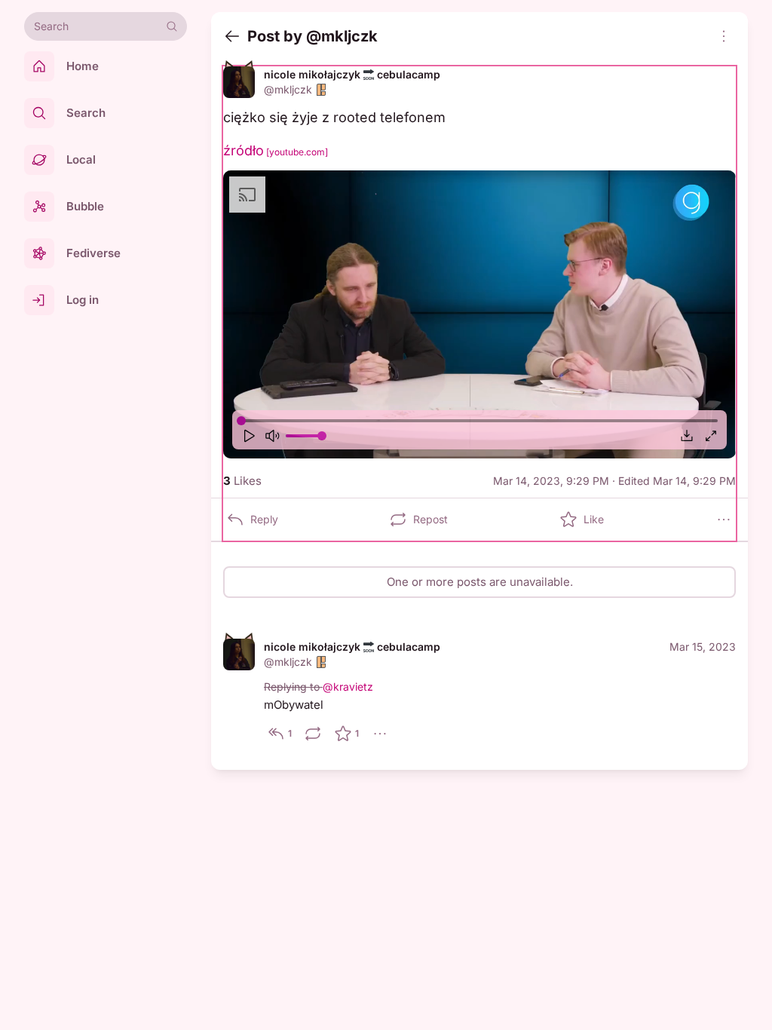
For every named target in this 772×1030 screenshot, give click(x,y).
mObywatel (293, 704)
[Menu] (724, 36)
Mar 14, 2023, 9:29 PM (551, 480)
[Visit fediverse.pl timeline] (321, 90)
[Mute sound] (272, 435)
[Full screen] (710, 435)
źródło (275, 150)
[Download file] (686, 435)
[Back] (232, 36)
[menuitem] (479, 314)
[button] (479, 314)
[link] (479, 692)
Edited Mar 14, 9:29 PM (677, 480)
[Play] (248, 435)
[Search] (172, 26)
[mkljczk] (239, 82)
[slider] (241, 420)
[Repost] (313, 734)
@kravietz (348, 686)
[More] (724, 519)
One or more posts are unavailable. (480, 582)
